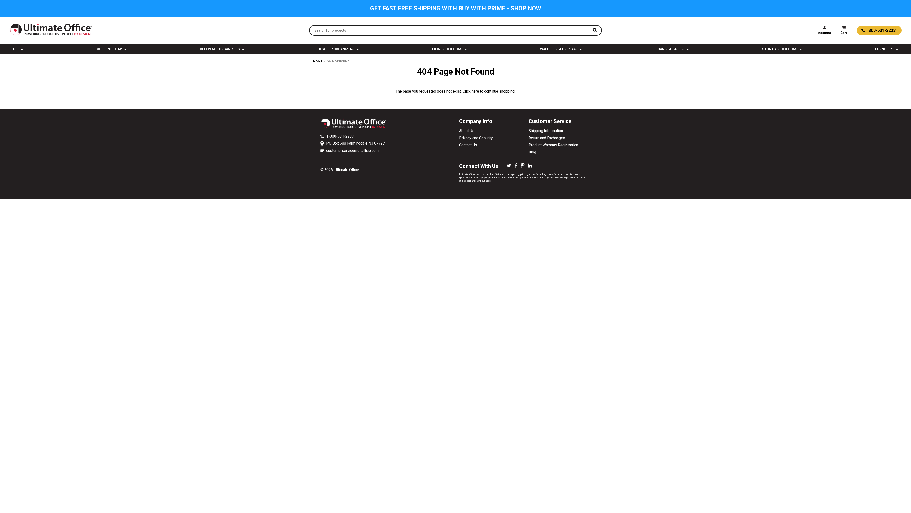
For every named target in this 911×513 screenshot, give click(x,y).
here (475, 91)
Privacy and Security (476, 138)
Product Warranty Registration (553, 145)
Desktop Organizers (336, 49)
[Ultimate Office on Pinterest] (522, 166)
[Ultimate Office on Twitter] (509, 166)
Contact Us (468, 145)
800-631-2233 (882, 30)
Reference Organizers (220, 49)
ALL (16, 49)
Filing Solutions (447, 49)
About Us (466, 130)
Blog (532, 152)
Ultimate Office (347, 169)
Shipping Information (546, 130)
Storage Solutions (780, 49)
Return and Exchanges (547, 138)
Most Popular (109, 49)
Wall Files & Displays (559, 49)
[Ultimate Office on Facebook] (516, 166)
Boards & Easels (670, 49)
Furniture (884, 49)
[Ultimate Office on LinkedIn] (530, 166)
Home (317, 61)
